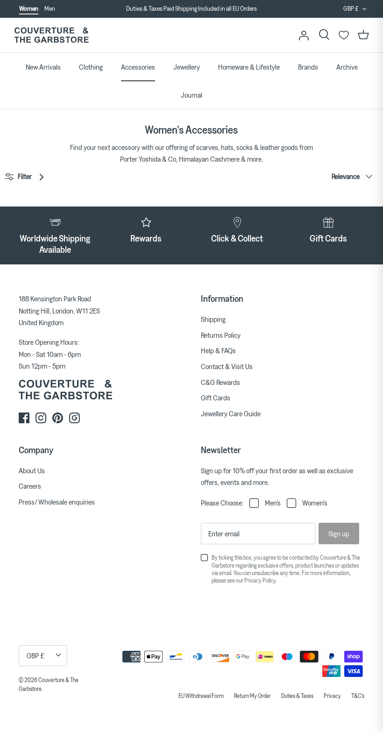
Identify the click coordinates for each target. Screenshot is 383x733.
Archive (347, 67)
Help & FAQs (218, 350)
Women (28, 8)
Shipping (213, 319)
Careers (30, 486)
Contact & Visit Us (227, 366)
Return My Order (252, 695)
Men (49, 8)
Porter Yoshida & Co (148, 159)
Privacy (332, 695)
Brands (308, 67)
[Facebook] (24, 418)
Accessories (138, 67)
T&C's (357, 695)
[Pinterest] (57, 418)
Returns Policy (221, 335)
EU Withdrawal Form (201, 695)
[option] (191, 9)
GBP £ (351, 8)
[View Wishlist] (343, 35)
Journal (191, 95)
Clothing (91, 67)
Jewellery (186, 67)
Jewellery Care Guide (231, 413)
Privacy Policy (260, 580)
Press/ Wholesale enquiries (57, 502)
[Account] (303, 35)
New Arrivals (43, 67)
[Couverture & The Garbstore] (51, 35)
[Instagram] (40, 418)
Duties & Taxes (297, 695)
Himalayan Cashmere (209, 159)
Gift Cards (215, 397)
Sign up (338, 533)
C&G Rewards (220, 382)
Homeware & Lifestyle (249, 67)
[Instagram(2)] (74, 418)
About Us (32, 470)
